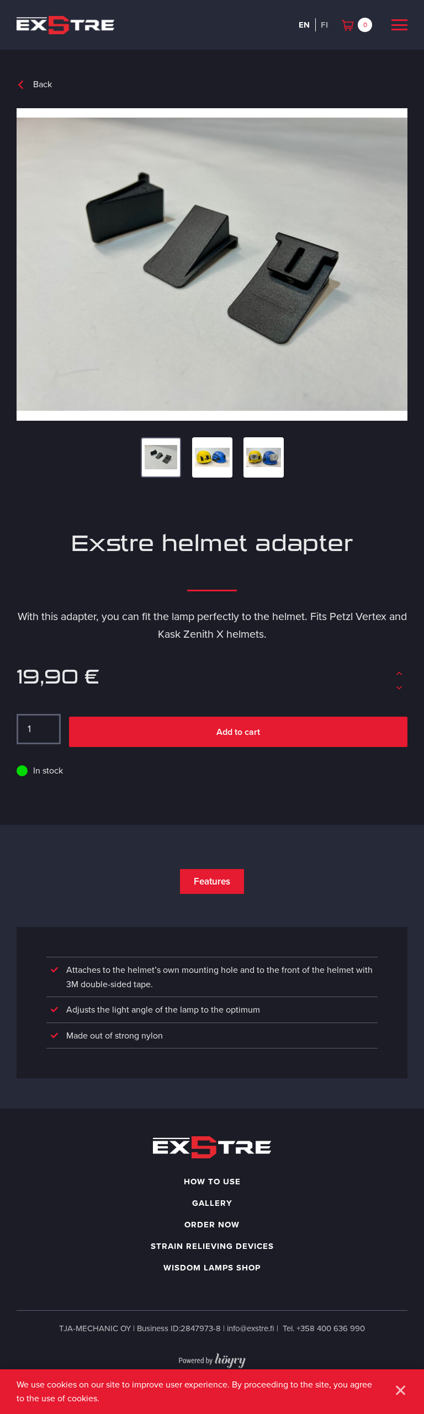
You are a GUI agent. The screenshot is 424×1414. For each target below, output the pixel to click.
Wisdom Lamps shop (212, 1268)
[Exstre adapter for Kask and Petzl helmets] (212, 264)
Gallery (212, 1203)
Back (42, 84)
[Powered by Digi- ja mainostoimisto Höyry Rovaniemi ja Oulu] (212, 1358)
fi (324, 25)
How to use (212, 1181)
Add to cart (238, 731)
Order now (212, 1225)
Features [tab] (212, 881)
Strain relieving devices (212, 1246)
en (304, 25)
